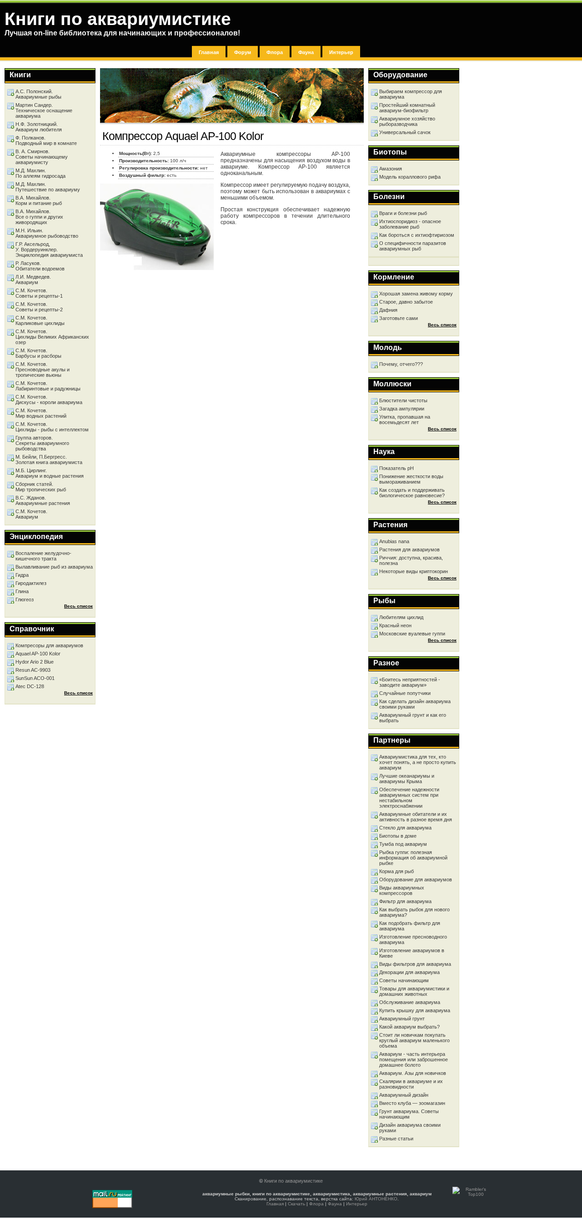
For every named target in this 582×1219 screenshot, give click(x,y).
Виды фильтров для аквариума (415, 964)
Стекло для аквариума (405, 827)
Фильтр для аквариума (405, 901)
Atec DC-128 (29, 686)
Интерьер (341, 52)
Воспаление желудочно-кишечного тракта (43, 555)
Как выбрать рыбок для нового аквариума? (414, 912)
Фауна (306, 52)
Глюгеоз (24, 599)
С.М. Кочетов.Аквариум (31, 514)
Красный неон (395, 625)
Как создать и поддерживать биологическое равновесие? (412, 492)
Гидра (22, 575)
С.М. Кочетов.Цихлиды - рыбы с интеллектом (52, 426)
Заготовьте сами (398, 318)
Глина (22, 591)
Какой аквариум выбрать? (409, 1026)
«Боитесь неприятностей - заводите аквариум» (409, 682)
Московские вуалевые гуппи (412, 633)
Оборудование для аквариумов (415, 879)
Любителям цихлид (401, 617)
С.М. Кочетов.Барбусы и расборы (38, 353)
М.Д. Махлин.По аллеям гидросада (40, 173)
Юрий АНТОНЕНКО (376, 1198)
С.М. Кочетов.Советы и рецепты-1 (39, 293)
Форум (242, 52)
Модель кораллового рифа (410, 177)
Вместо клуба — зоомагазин (412, 1103)
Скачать (296, 1203)
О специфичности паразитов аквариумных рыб (412, 245)
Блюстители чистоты (403, 400)
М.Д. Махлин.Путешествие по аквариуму (47, 186)
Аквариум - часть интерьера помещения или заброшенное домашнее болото (413, 1059)
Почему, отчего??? (401, 364)
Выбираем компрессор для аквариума (410, 94)
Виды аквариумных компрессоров (401, 890)
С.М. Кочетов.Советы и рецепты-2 (39, 306)
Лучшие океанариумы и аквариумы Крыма (406, 778)
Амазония (390, 168)
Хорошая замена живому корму (416, 293)
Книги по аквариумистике (293, 1181)
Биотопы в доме (397, 836)
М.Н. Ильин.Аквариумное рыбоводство (46, 233)
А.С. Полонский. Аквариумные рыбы (38, 94)
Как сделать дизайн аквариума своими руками (415, 704)
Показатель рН (396, 468)
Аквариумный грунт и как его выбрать (412, 717)
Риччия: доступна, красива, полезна (411, 560)
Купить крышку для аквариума (414, 1010)
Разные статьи (396, 1138)
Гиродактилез (30, 583)
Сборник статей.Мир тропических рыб (40, 486)
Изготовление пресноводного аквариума (413, 939)
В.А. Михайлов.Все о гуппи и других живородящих (39, 217)
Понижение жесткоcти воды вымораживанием (411, 479)
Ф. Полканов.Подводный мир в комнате (46, 140)
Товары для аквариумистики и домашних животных (414, 991)
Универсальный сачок (405, 132)
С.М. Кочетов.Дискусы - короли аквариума (48, 399)
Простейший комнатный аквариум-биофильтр (407, 107)
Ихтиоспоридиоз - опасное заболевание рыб (410, 224)
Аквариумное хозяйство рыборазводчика (407, 121)
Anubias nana (394, 541)
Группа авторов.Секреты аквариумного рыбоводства (42, 443)
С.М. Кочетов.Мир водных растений (40, 413)
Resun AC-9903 (32, 670)
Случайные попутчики (405, 693)
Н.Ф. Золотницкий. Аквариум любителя (38, 126)
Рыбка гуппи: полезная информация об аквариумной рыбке (413, 857)
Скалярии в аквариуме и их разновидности (411, 1084)
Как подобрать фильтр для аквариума (409, 925)
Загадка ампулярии (401, 408)
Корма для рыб (396, 871)
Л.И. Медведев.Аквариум (33, 279)
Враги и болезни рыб (403, 213)
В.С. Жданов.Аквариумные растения (42, 500)
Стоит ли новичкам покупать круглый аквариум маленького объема (414, 1040)
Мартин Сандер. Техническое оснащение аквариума (43, 110)
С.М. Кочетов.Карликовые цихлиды (40, 320)
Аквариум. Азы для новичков (412, 1073)
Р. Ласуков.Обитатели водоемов (40, 265)
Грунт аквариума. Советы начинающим (409, 1114)
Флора (274, 52)
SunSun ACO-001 (35, 678)
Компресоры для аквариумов (49, 645)
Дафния (388, 310)
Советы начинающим (404, 980)
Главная (209, 52)
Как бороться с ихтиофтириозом (416, 235)
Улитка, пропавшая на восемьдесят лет (404, 419)
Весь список (442, 324)
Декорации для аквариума (409, 972)
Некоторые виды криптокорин (413, 571)
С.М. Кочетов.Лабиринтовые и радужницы (47, 385)
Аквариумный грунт (402, 1018)
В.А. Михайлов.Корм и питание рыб (38, 200)
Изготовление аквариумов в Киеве (411, 953)
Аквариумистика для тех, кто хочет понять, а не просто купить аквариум (417, 762)
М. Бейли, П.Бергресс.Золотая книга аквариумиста (48, 459)
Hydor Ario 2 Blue (34, 661)
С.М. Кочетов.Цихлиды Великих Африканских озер (52, 337)
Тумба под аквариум (403, 844)
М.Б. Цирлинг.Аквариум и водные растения (49, 473)
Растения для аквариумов (409, 549)
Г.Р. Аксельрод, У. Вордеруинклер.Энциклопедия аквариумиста (49, 249)
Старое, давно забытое (406, 302)
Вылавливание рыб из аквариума (54, 567)
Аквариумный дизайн (403, 1095)
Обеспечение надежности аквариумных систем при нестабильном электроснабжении (409, 798)
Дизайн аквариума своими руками (410, 1127)
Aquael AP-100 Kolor (37, 653)
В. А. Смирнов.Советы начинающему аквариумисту (41, 157)
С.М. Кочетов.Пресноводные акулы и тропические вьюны (42, 369)
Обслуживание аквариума (409, 1002)
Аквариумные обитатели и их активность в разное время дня (415, 816)
